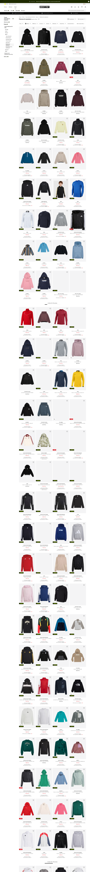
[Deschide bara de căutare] (69, 10)
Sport (37, 17)
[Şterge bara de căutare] (85, 10)
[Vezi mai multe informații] (27, 55)
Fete (23, 17)
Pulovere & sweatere (44, 17)
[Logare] (75, 7)
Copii (15, 6)
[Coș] (85, 7)
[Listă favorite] (82, 7)
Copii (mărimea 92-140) (30, 17)
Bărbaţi (10, 6)
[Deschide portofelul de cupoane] (71, 7)
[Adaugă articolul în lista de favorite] (33, 28)
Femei (5, 6)
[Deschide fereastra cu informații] (88, 1)
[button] (71, 19)
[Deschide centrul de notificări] (78, 7)
